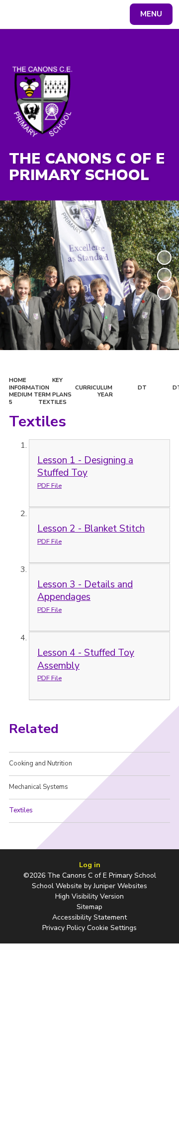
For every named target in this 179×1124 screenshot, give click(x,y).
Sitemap (89, 907)
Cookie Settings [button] (112, 928)
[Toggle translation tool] (43, 14)
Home (17, 380)
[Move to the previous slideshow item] (164, 275)
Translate (82, 15)
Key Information (36, 383)
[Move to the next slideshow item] (164, 293)
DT (142, 387)
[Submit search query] (121, 13)
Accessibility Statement (89, 917)
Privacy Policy (63, 928)
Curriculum (93, 387)
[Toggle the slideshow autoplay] (164, 257)
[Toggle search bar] (18, 14)
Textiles (52, 402)
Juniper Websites (120, 886)
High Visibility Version (89, 896)
